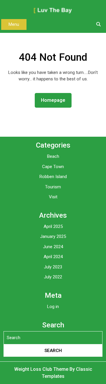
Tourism (53, 187)
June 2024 (53, 246)
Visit (53, 196)
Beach (53, 156)
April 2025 (53, 226)
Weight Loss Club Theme (41, 369)
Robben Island (53, 176)
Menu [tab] (14, 24)
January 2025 (53, 236)
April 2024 (53, 256)
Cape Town (53, 166)
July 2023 (53, 267)
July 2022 (53, 277)
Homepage (55, 100)
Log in (53, 306)
